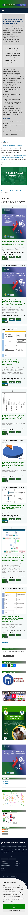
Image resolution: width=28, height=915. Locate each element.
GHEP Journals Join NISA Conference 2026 (11, 141)
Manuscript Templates (5, 865)
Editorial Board (18, 866)
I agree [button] (14, 905)
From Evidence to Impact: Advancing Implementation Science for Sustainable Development (13, 157)
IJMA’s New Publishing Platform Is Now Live (11, 190)
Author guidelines (4, 866)
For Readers (5, 781)
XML (19, 256)
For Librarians (6, 785)
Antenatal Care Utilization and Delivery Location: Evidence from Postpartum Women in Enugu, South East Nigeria (13, 243)
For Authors (5, 783)
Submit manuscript (4, 863)
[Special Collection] (14, 723)
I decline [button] (14, 907)
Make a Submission (8, 655)
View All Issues (4, 642)
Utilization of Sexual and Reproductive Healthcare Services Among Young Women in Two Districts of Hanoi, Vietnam (13, 417)
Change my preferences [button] (14, 910)
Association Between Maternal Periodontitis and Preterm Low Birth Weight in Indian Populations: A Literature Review (12, 619)
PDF (5, 256)
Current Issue (17, 863)
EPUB (5, 259)
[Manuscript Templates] (14, 680)
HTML (12, 256)
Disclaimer (3, 870)
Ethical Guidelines (4, 868)
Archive (16, 865)
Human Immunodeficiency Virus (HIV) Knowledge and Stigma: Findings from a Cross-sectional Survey (13, 507)
